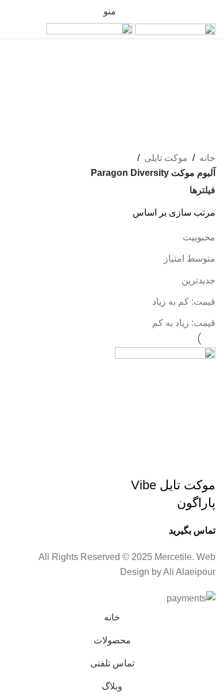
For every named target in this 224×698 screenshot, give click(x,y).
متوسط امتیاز (189, 258)
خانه (207, 158)
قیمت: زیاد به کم (183, 323)
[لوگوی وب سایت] (174, 30)
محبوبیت (199, 237)
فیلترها (202, 190)
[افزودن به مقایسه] (170, 462)
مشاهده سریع (201, 462)
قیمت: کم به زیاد (183, 301)
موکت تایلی (166, 158)
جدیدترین (198, 280)
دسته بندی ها (187, 133)
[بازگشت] (201, 53)
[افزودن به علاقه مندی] (139, 462)
